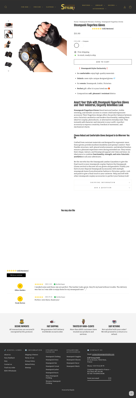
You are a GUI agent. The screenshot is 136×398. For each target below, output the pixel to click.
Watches (86, 5)
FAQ (5, 361)
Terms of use (29, 358)
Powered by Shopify (68, 390)
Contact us (8, 364)
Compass (76, 45)
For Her (25, 7)
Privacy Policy (30, 361)
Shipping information (102, 182)
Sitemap (28, 368)
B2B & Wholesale (10, 371)
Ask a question (103, 187)
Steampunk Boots (52, 373)
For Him (37, 7)
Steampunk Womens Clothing (90, 22)
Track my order (9, 368)
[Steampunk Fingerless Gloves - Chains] (21, 254)
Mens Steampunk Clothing (52, 377)
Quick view (19, 244)
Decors (111, 5)
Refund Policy (30, 364)
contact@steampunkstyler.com (103, 354)
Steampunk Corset (52, 366)
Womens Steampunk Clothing (53, 382)
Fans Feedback (9, 358)
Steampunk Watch (73, 366)
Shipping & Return (31, 355)
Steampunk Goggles (74, 356)
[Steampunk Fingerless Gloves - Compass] (18, 254)
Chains (81, 45)
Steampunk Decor (73, 363)
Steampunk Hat (51, 363)
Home (76, 22)
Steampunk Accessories (102, 169)
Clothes (50, 7)
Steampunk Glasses (74, 360)
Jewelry (99, 5)
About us (7, 355)
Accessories (99, 8)
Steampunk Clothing (53, 356)
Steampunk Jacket (52, 369)
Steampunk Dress (52, 360)
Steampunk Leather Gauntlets (106, 162)
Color (81, 41)
